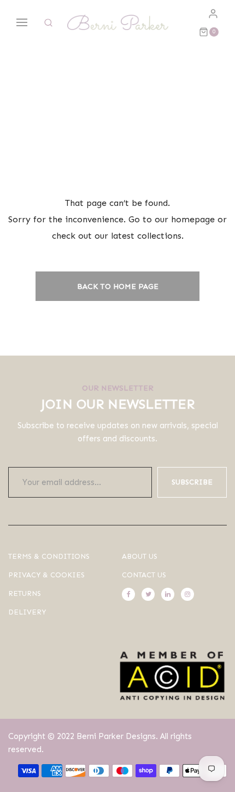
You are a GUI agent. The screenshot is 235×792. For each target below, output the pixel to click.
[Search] (48, 22)
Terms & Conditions (49, 556)
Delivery (27, 612)
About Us (139, 556)
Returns (24, 593)
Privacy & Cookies (46, 575)
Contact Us (144, 575)
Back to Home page (117, 286)
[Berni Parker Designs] (117, 23)
